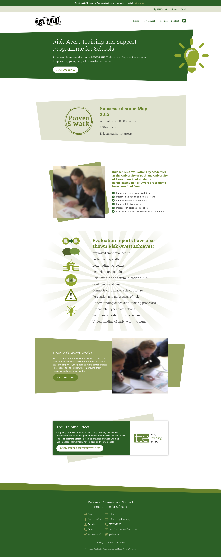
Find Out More (65, 377)
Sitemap (121, 542)
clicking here (140, 3)
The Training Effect (71, 438)
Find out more (65, 69)
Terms (110, 542)
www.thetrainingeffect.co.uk (80, 448)
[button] (150, 21)
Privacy (99, 542)
